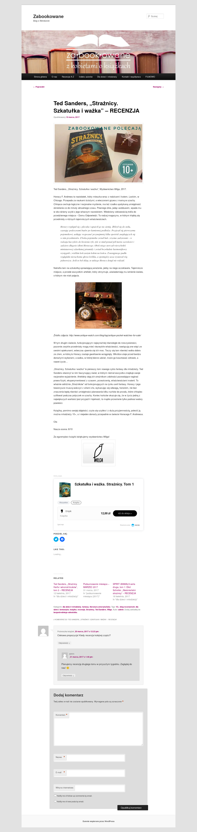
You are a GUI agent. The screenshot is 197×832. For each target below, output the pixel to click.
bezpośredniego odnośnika (65, 612)
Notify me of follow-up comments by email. (74, 795)
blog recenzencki (127, 606)
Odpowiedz (64, 642)
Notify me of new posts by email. (70, 801)
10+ (117, 606)
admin (121, 609)
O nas (54, 76)
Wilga (109, 609)
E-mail (60, 772)
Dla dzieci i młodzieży (107, 76)
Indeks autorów (85, 76)
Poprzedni (38, 86)
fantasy (85, 606)
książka (73, 609)
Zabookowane (48, 16)
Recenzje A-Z (68, 76)
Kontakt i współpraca (131, 76)
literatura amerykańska (100, 606)
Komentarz (61, 714)
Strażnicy (90, 609)
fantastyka (64, 609)
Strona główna (40, 76)
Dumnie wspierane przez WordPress (99, 821)
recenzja (81, 609)
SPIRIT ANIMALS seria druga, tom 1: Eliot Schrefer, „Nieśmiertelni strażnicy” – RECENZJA (124, 588)
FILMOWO (150, 76)
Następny (158, 86)
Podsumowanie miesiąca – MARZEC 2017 (96, 585)
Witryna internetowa (64, 787)
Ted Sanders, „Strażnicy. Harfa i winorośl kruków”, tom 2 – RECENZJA (66, 587)
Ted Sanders (100, 609)
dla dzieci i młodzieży (72, 606)
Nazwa (60, 757)
